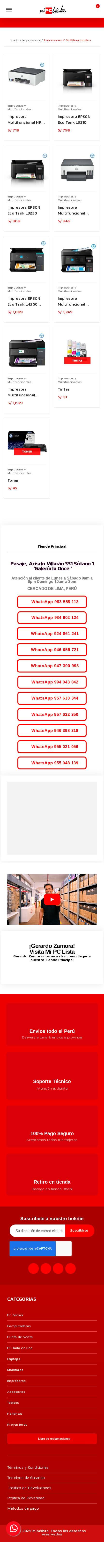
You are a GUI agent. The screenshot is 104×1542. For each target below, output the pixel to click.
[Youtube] (58, 1268)
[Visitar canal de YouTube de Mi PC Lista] (61, 971)
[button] (18, 10)
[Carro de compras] (95, 9)
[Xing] (70, 1268)
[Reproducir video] (52, 899)
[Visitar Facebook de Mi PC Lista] (43, 971)
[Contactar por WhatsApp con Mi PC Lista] (13, 1528)
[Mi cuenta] (88, 8)
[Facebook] (33, 1268)
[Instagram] (46, 1268)
